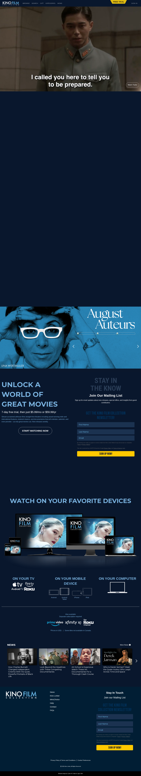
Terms (79, 444)
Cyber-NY (70, 773)
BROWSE (26, 3)
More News (124, 645)
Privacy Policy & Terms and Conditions (63, 760)
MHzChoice (55, 700)
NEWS (59, 3)
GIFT (41, 3)
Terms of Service (118, 448)
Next (137, 135)
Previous (3, 135)
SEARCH (35, 3)
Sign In (134, 3)
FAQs (52, 710)
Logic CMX (80, 773)
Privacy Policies (86, 444)
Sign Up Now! (105, 454)
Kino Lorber (55, 696)
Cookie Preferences (84, 760)
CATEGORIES (50, 3)
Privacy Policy (107, 448)
